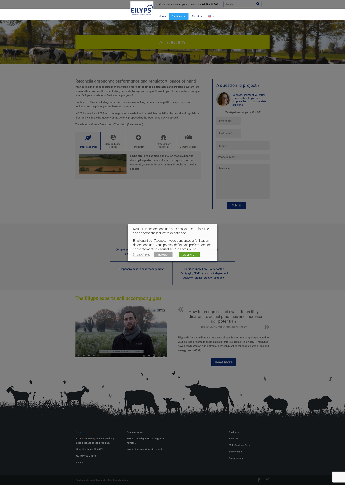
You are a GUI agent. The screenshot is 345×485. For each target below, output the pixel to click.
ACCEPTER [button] (189, 254)
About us (197, 16)
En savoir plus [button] (141, 254)
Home (162, 16)
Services (177, 16)
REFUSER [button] (163, 254)
